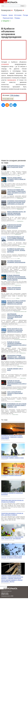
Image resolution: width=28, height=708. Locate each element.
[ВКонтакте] (3, 105)
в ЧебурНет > (6, 21)
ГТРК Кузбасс (14, 95)
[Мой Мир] (15, 105)
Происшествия (8, 18)
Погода (25, 15)
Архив (11, 15)
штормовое (5, 64)
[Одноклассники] (7, 105)
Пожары (17, 18)
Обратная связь (4, 593)
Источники (17, 15)
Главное (4, 15)
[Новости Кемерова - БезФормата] (9, 2)
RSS (12, 596)
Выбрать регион (5, 594)
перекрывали (11, 80)
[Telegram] (11, 105)
